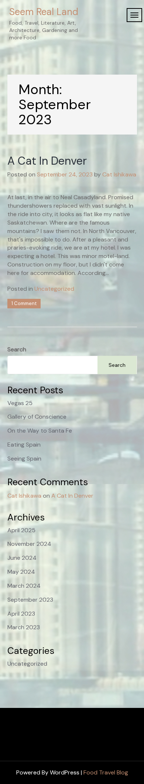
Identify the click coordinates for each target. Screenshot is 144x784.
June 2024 (22, 558)
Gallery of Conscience (36, 416)
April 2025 (21, 530)
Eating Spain (24, 444)
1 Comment (24, 303)
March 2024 (24, 586)
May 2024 (21, 572)
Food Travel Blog (105, 772)
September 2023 (30, 600)
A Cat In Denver (47, 161)
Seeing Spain (24, 458)
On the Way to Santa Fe (39, 430)
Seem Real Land (43, 12)
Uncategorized (54, 289)
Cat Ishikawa (119, 174)
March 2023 (23, 627)
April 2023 (21, 613)
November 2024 (29, 544)
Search (16, 349)
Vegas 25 (19, 403)
